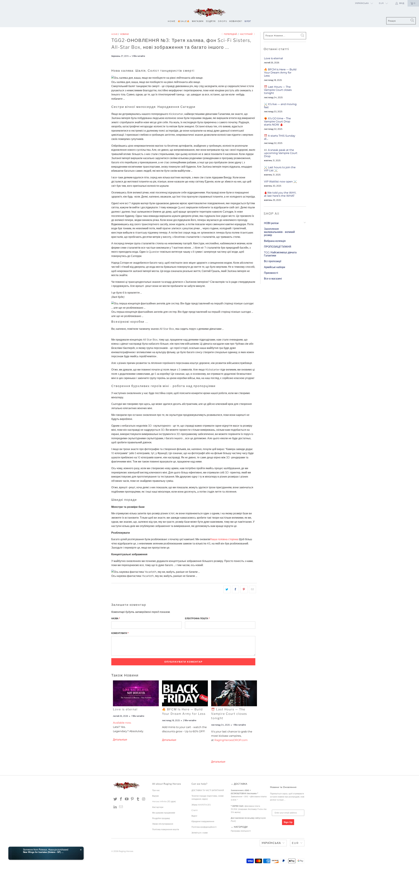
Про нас (156, 790)
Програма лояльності (241, 831)
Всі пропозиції (272, 261)
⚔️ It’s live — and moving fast (280, 106)
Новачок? (235, 21)
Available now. (122, 722)
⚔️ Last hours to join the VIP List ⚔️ (280, 169)
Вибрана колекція (275, 241)
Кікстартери (157, 807)
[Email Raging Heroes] (121, 807)
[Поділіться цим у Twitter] (226, 589)
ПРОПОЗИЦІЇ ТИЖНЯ (277, 246)
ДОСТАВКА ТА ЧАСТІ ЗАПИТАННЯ (207, 790)
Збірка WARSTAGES (201, 804)
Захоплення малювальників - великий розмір (279, 232)
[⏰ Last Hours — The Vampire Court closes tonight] (234, 693)
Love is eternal (125, 709)
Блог (248, 21)
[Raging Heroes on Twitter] (115, 799)
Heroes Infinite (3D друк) (164, 801)
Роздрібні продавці (161, 818)
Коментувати (120, 633)
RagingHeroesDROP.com (231, 740)
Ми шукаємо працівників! (163, 812)
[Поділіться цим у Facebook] (235, 589)
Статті (194, 810)
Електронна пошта (197, 618)
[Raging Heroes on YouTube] (126, 799)
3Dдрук (211, 21)
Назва (115, 618)
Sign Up (288, 822)
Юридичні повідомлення (202, 821)
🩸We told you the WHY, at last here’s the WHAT (280, 194)
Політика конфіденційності (204, 827)
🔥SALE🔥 (184, 21)
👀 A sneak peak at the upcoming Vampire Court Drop (280, 153)
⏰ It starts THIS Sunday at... (279, 137)
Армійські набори (274, 267)
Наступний (246, 34)
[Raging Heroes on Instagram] (143, 799)
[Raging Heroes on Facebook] (121, 799)
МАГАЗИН (198, 21)
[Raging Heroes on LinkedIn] (115, 807)
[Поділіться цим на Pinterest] (243, 589)
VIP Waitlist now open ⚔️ (280, 181)
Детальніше (120, 739)
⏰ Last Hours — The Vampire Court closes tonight (229, 714)
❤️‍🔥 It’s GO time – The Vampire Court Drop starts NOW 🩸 (277, 121)
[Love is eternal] (136, 693)
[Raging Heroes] (209, 12)
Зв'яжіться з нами (199, 832)
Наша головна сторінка (224, 539)
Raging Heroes (126, 851)
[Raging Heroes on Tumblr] (138, 799)
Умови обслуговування (162, 824)
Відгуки (155, 796)
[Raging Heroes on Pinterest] (132, 799)
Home (171, 21)
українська (362, 3)
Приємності (271, 272)
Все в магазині (273, 278)
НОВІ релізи (271, 223)
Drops (222, 21)
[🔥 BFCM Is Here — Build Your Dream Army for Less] (185, 693)
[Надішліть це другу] (252, 589)
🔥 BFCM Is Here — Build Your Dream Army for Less (280, 72)
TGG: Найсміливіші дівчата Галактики (280, 254)
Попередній (230, 34)
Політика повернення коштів (165, 829)
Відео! (194, 816)
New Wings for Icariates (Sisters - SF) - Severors (43, 852)
